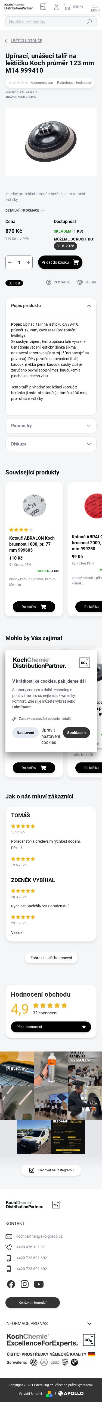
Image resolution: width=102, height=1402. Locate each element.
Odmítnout (21, 707)
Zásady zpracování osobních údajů (45, 719)
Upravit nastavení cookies (50, 736)
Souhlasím (76, 732)
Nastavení (25, 732)
